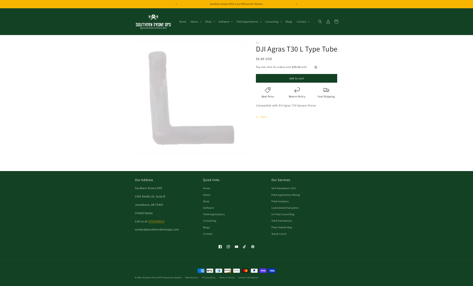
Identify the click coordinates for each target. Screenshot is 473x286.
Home (206, 188)
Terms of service (227, 277)
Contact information (248, 277)
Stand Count (279, 233)
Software (208, 207)
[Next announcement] (297, 4)
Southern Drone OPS (152, 277)
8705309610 (156, 221)
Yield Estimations (281, 220)
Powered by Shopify (172, 277)
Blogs (206, 227)
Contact (207, 233)
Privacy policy (209, 277)
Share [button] (263, 116)
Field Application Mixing (285, 195)
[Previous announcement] (176, 4)
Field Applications (214, 214)
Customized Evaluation (285, 207)
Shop (206, 201)
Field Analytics (280, 201)
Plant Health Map (281, 227)
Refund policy (191, 277)
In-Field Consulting (282, 214)
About (206, 195)
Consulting (209, 220)
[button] (195, 21)
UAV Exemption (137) (283, 188)
